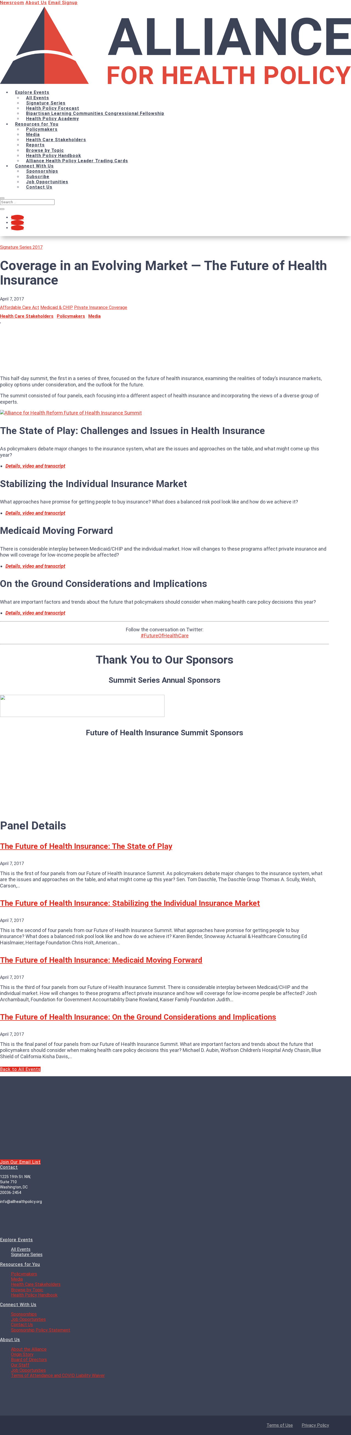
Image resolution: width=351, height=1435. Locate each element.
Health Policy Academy (52, 118)
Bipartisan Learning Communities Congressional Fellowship (95, 113)
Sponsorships (42, 171)
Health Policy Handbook (53, 155)
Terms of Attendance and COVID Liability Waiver (58, 1375)
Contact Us (39, 187)
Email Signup (63, 2)
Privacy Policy (315, 1425)
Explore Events (32, 92)
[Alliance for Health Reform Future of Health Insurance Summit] (71, 413)
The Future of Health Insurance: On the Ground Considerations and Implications (138, 1017)
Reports (35, 144)
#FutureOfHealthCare (165, 635)
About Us (36, 2)
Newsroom (12, 2)
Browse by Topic (45, 150)
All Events (37, 97)
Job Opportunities (47, 181)
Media (33, 134)
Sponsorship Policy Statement (40, 1330)
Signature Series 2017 (21, 247)
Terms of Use (280, 1425)
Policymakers (42, 129)
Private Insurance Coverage (100, 307)
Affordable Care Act (19, 307)
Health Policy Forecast (52, 108)
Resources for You (36, 124)
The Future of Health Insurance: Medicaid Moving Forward (101, 960)
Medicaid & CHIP (56, 307)
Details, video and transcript (35, 466)
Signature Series (46, 103)
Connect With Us (34, 166)
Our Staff (20, 1365)
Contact (9, 1167)
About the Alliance (29, 1349)
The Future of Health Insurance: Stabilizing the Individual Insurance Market (130, 903)
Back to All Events (20, 1069)
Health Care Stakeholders (56, 139)
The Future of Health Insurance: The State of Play (86, 846)
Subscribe (37, 176)
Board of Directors (29, 1359)
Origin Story (22, 1354)
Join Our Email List (20, 1162)
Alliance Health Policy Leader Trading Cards (77, 160)
